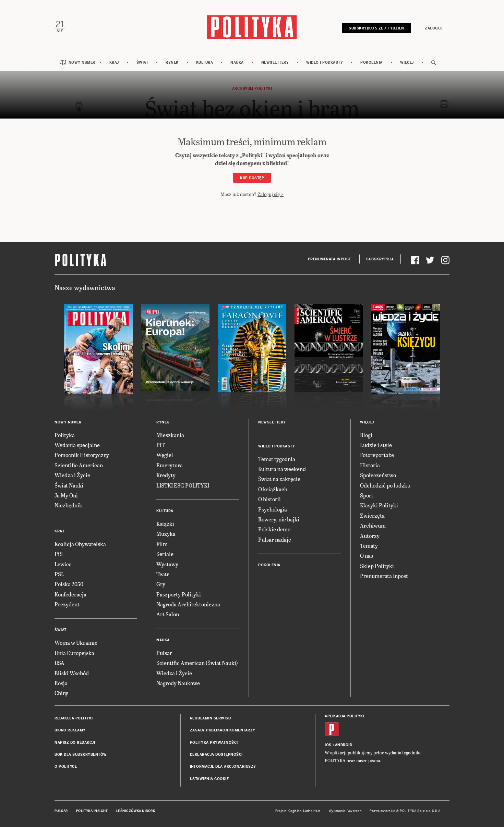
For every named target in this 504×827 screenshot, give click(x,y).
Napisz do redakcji (75, 742)
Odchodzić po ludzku (385, 485)
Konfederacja (70, 594)
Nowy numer (82, 62)
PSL (59, 574)
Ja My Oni (66, 495)
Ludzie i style (376, 445)
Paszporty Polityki (178, 594)
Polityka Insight (92, 811)
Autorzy (370, 536)
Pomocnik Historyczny (82, 455)
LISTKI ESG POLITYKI (182, 485)
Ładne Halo (312, 811)
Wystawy (167, 564)
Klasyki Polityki (379, 505)
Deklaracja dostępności (216, 754)
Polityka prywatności (214, 742)
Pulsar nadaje (274, 539)
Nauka (237, 62)
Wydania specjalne (77, 445)
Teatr (162, 574)
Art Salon (167, 614)
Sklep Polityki (377, 566)
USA (59, 663)
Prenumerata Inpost (329, 259)
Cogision (295, 811)
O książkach (272, 489)
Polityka (65, 435)
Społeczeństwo (378, 475)
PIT (160, 445)
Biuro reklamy (70, 730)
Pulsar (164, 653)
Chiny (61, 693)
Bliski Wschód (72, 673)
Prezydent (67, 604)
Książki (165, 524)
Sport (366, 495)
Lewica (63, 564)
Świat (142, 62)
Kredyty (166, 475)
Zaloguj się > (270, 194)
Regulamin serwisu (210, 718)
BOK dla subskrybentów (81, 754)
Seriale (164, 554)
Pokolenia (371, 62)
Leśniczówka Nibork (135, 811)
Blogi (366, 435)
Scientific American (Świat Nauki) (197, 663)
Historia (370, 465)
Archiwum (373, 525)
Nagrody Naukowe (178, 683)
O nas (366, 555)
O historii (269, 499)
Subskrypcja (380, 259)
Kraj (114, 62)
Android (343, 745)
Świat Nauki (69, 485)
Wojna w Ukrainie (76, 642)
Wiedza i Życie (72, 475)
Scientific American (79, 465)
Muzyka (166, 534)
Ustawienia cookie (209, 779)
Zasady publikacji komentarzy (222, 730)
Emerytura (169, 465)
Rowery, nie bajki (278, 519)
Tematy (369, 546)
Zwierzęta (372, 515)
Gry (160, 584)
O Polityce (66, 766)
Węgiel (164, 455)
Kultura (204, 62)
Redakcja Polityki (74, 718)
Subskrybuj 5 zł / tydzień (376, 28)
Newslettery (275, 62)
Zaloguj (434, 28)
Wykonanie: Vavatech (345, 811)
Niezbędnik (68, 505)
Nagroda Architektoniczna (188, 604)
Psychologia (272, 509)
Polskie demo (274, 529)
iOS (328, 745)
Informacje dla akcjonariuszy (223, 766)
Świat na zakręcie (279, 479)
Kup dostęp (252, 178)
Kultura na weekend (282, 469)
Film (162, 544)
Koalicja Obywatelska (80, 544)
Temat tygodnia (276, 459)
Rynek (172, 62)
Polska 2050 (69, 584)
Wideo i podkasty (324, 62)
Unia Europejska (74, 653)
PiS (59, 554)
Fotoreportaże (377, 455)
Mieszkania (170, 435)
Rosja (61, 683)
